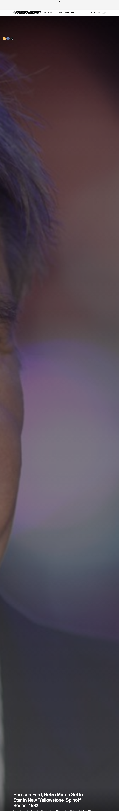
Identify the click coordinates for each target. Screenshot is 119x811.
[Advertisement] (59, 5)
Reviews (67, 12)
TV (55, 12)
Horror (73, 12)
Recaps (61, 12)
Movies (50, 12)
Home (44, 12)
